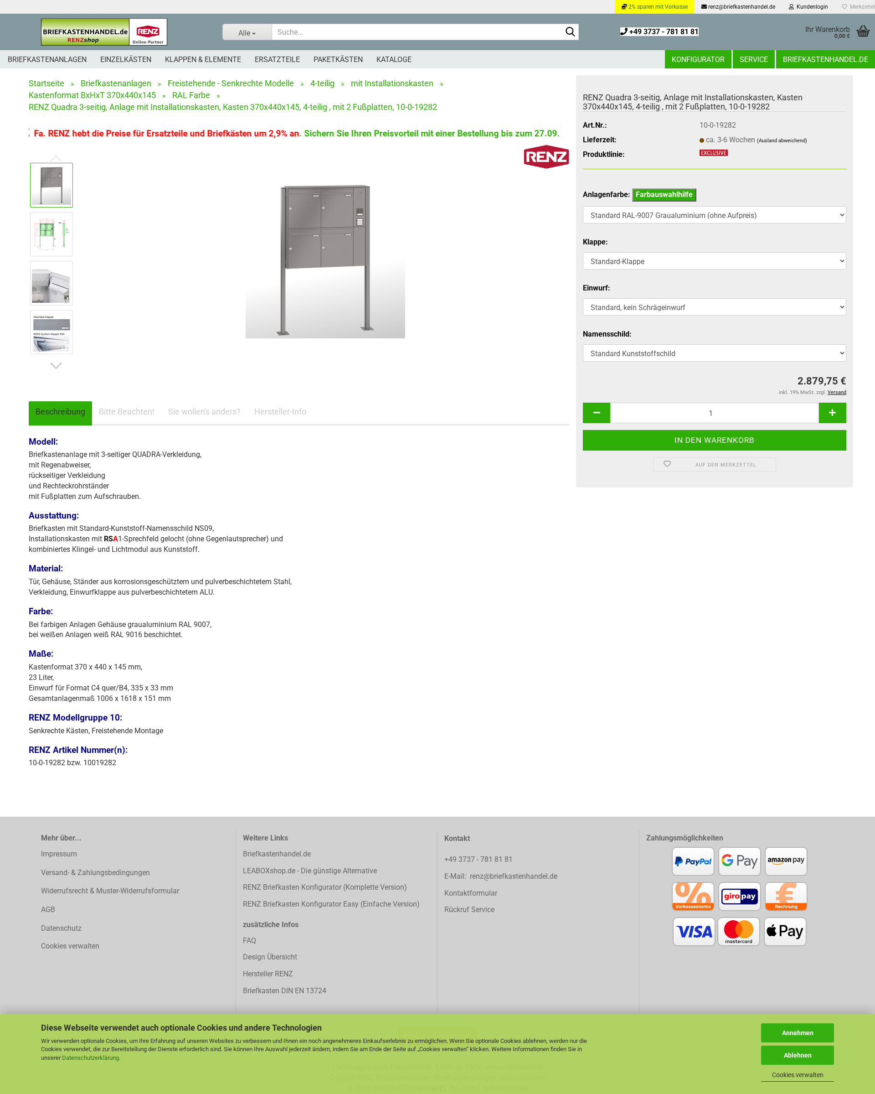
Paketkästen (338, 59)
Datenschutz (61, 928)
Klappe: (595, 242)
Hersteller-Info (280, 411)
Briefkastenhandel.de (825, 59)
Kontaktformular (470, 893)
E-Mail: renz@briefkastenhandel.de (500, 876)
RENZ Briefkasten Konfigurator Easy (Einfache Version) (331, 904)
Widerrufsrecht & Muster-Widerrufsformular (110, 891)
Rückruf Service (469, 909)
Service (754, 59)
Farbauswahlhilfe (664, 194)
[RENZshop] (104, 32)
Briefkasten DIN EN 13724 (284, 990)
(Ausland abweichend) (782, 141)
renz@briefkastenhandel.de (741, 7)
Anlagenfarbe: (638, 194)
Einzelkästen (125, 59)
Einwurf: (596, 288)
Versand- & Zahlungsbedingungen (95, 872)
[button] (56, 365)
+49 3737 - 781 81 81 (663, 31)
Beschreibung (60, 411)
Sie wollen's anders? (204, 411)
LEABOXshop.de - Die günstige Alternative (310, 870)
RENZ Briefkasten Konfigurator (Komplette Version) (325, 887)
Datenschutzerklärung (90, 1057)
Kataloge (394, 59)
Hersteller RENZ (268, 974)
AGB (48, 909)
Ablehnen (798, 1055)
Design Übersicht (270, 957)
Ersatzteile (277, 59)
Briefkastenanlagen (47, 59)
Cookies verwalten (798, 1074)
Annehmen (797, 1033)
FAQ (249, 940)
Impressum (59, 854)
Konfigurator (698, 59)
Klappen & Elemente (203, 59)
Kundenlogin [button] (811, 7)
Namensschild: (607, 334)
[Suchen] (570, 32)
